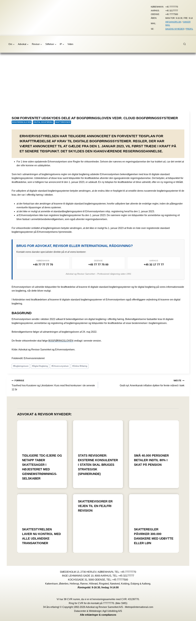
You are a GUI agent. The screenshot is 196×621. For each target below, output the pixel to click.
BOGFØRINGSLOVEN (60, 340)
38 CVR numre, (72, 599)
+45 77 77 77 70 (43, 264)
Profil (189, 29)
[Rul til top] (189, 616)
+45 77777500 (120, 579)
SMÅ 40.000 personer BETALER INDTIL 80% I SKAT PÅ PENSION (151, 460)
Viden (70, 44)
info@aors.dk (173, 22)
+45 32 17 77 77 (154, 264)
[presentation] (42, 434)
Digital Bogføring (43, 122)
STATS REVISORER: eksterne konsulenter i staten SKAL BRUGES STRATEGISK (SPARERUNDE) (98, 465)
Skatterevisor (62, 122)
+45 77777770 (128, 572)
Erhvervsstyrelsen (60, 366)
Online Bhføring (79, 366)
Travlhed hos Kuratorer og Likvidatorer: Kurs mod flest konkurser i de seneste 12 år (53, 385)
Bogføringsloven (21, 122)
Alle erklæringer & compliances (98, 615)
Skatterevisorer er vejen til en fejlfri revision (95, 506)
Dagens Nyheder (174, 29)
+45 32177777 (126, 575)
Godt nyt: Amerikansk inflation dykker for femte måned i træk (152, 383)
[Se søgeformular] (186, 44)
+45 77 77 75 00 (98, 264)
